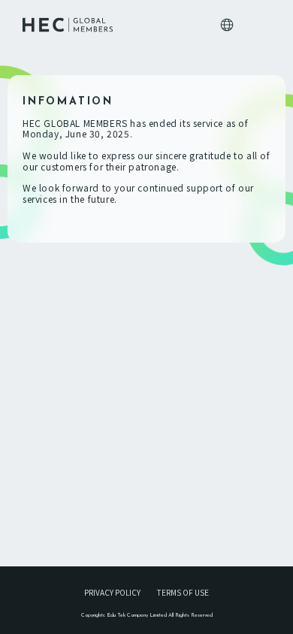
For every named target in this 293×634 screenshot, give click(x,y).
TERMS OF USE (183, 592)
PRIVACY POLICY (112, 592)
